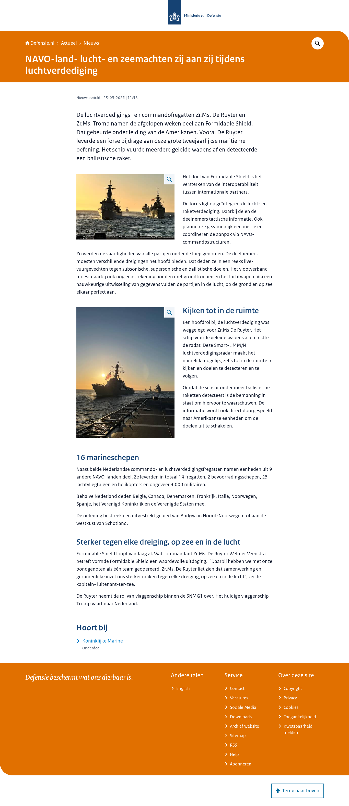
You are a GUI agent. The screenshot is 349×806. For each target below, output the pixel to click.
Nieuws (91, 43)
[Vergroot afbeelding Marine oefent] (169, 179)
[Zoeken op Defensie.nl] (317, 43)
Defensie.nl (42, 43)
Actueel (69, 43)
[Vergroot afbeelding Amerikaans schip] (169, 312)
